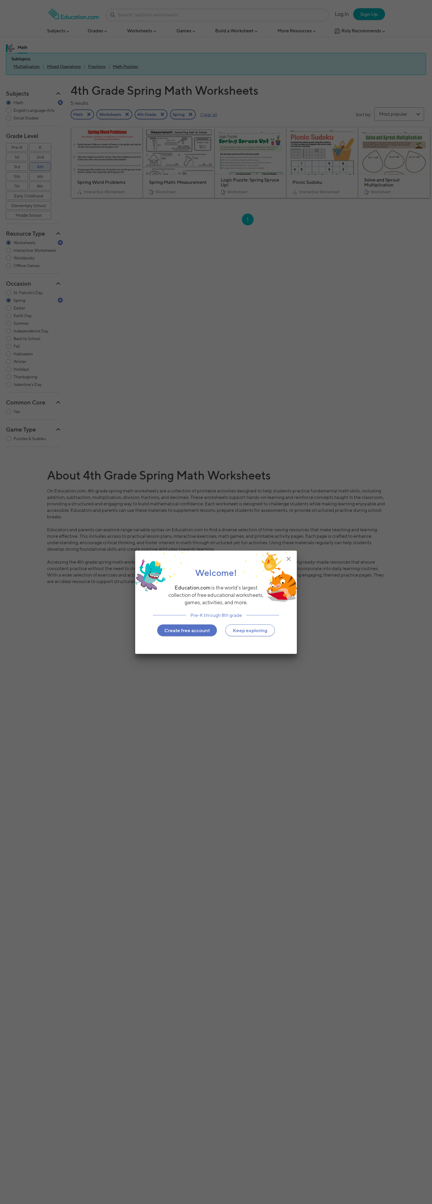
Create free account (187, 630)
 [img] (289, 559)
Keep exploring (250, 630)
